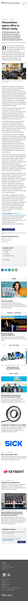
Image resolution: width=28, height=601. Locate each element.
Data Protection (8, 590)
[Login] (23, 3)
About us (5, 582)
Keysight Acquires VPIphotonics (10, 482)
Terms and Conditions (10, 588)
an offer (6, 252)
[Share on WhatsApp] (12, 270)
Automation (9, 393)
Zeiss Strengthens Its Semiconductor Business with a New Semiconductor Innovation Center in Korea (12, 513)
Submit (21, 542)
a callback (6, 254)
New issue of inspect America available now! (8, 334)
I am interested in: (7, 250)
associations (8, 229)
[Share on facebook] (2, 270)
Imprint (5, 586)
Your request (6, 259)
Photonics (6, 569)
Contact (5, 581)
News (12, 19)
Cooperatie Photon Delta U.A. (10, 236)
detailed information (9, 255)
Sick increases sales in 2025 (9, 454)
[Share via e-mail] (16, 270)
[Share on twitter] (6, 270)
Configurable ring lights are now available (13, 425)
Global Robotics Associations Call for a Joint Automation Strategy (11, 396)
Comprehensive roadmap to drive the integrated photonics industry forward (14, 215)
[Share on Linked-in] (9, 270)
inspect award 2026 (7, 301)
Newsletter (6, 579)
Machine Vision (11, 510)
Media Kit (6, 584)
